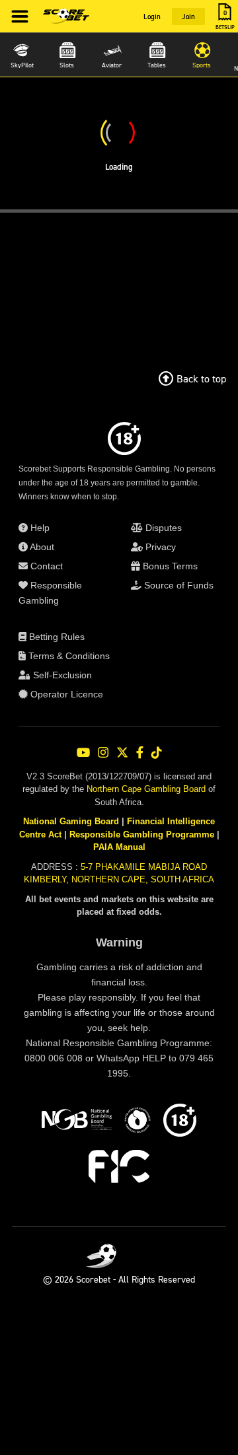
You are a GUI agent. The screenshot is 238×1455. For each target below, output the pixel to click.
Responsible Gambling (50, 593)
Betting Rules (55, 636)
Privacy (159, 547)
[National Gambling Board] (77, 1122)
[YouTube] (83, 752)
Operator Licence (65, 694)
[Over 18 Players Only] (179, 1122)
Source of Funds (177, 585)
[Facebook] (139, 752)
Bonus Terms (169, 566)
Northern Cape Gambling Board (146, 789)
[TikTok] (156, 752)
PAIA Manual (119, 847)
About (41, 547)
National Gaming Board (71, 821)
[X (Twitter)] (122, 752)
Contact (45, 566)
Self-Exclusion (61, 675)
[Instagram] (103, 752)
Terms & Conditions (68, 656)
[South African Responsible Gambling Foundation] (137, 1122)
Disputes (162, 527)
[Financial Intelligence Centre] (119, 1168)
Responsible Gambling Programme (141, 834)
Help (39, 527)
